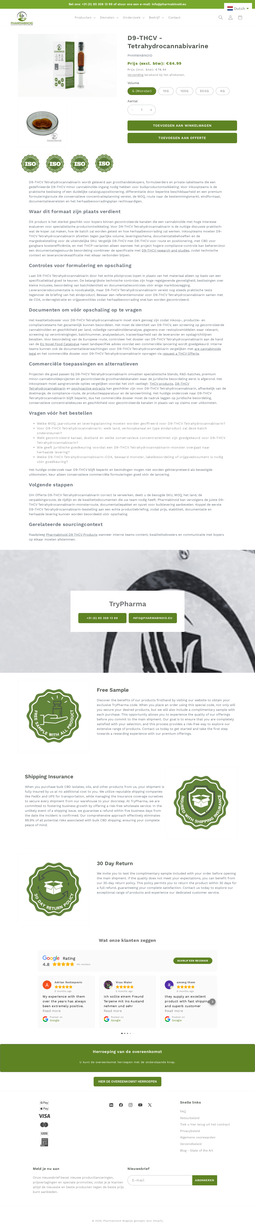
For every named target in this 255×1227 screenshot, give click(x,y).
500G (204, 91)
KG (222, 91)
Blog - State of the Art (196, 1150)
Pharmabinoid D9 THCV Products (71, 535)
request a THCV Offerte (181, 353)
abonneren (204, 1180)
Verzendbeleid (191, 1144)
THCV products (161, 384)
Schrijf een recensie (192, 960)
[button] (84, 17)
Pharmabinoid (112, 1220)
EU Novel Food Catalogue (59, 344)
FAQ (183, 1111)
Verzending (135, 75)
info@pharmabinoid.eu (152, 618)
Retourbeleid (189, 1118)
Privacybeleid (190, 1131)
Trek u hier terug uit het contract (205, 1124)
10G (166, 91)
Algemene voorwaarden (198, 1137)
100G (184, 91)
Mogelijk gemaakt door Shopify (142, 1220)
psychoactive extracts (88, 388)
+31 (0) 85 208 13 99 (102, 618)
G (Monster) (142, 91)
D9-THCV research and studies (165, 250)
